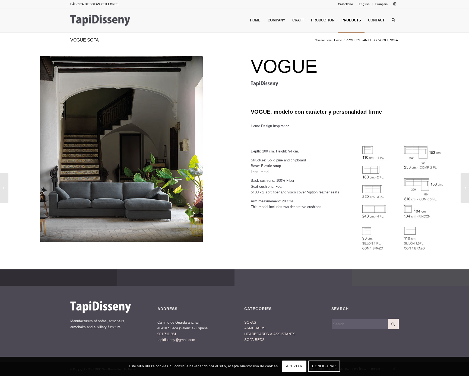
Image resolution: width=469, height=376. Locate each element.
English (364, 4)
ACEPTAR (294, 366)
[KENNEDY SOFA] (465, 188)
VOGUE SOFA (84, 40)
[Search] (393, 20)
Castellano (345, 4)
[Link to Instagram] (395, 4)
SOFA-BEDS (254, 340)
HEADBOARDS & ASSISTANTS (270, 334)
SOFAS (250, 322)
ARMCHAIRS (254, 328)
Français (381, 4)
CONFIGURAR (324, 366)
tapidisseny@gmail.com (176, 340)
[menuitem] (345, 4)
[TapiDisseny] (100, 20)
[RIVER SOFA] (4, 188)
